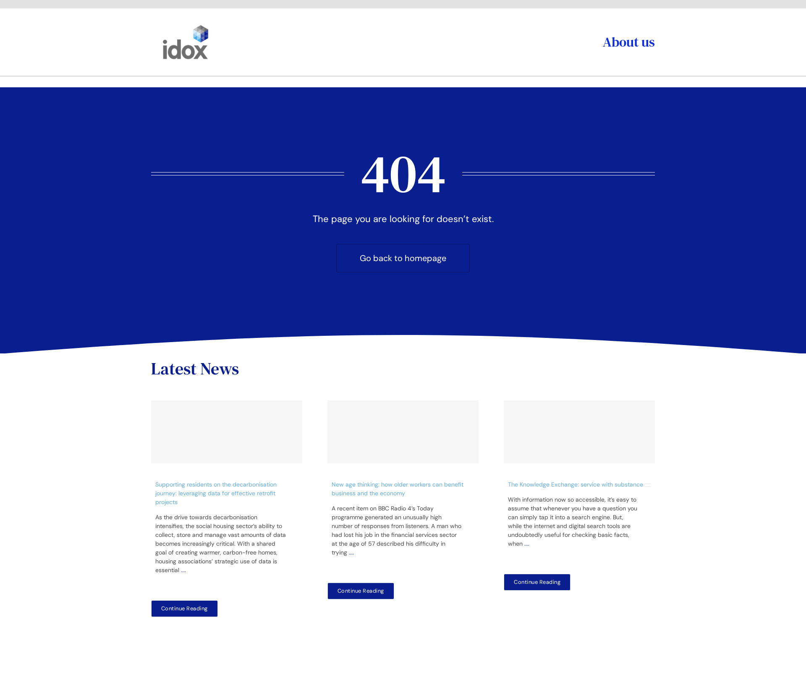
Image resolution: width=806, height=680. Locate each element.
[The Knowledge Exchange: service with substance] (579, 431)
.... (183, 570)
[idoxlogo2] (185, 27)
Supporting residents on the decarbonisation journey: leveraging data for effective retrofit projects (216, 493)
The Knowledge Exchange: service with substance (575, 484)
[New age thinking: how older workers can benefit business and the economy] (403, 431)
